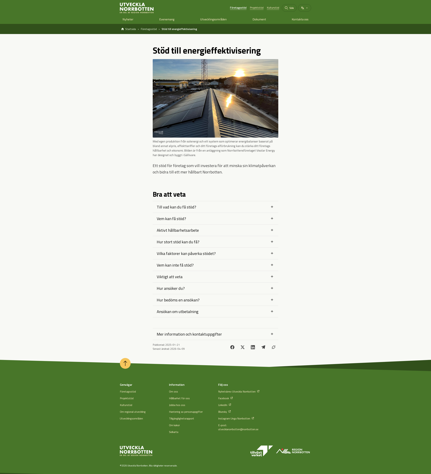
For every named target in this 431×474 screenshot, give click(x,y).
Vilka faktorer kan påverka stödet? (186, 253)
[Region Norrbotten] (293, 451)
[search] (289, 8)
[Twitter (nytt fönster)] (242, 347)
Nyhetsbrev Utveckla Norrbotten (237, 391)
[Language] (304, 8)
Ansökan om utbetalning (177, 311)
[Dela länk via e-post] (263, 347)
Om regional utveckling (133, 412)
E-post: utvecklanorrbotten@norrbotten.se (238, 427)
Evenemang (166, 19)
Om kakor (174, 425)
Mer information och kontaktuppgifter (189, 334)
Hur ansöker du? (171, 288)
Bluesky (223, 412)
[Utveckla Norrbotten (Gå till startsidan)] (136, 451)
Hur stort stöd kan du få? (178, 242)
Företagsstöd (238, 8)
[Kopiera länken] (273, 347)
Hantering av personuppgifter (186, 412)
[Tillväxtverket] (261, 451)
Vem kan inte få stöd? (175, 265)
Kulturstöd (273, 8)
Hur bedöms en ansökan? (178, 300)
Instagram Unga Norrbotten (234, 418)
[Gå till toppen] (125, 363)
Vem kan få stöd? (171, 219)
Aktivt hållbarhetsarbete (178, 230)
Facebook (224, 398)
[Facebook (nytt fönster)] (232, 347)
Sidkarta (173, 432)
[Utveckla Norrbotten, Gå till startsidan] (137, 8)
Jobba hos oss (177, 405)
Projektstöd (256, 8)
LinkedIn (223, 405)
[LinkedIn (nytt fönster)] (253, 347)
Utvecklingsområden (213, 19)
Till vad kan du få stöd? (176, 207)
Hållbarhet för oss (179, 398)
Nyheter (128, 19)
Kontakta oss (300, 19)
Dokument (259, 19)
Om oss (173, 391)
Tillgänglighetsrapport (181, 418)
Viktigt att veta (170, 277)
